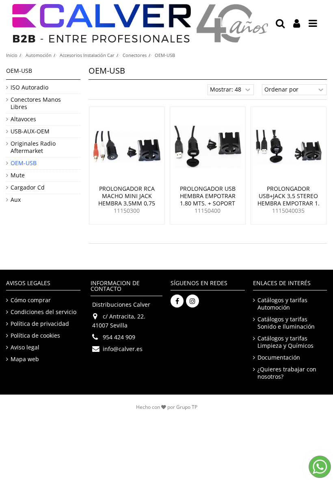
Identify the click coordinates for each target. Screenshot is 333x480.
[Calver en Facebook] (177, 301)
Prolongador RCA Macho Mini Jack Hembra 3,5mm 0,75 (126, 196)
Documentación (278, 357)
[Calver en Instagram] (192, 301)
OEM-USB (24, 163)
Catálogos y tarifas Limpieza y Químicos (285, 342)
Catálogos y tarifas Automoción (282, 304)
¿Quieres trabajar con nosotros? (286, 373)
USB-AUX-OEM (30, 131)
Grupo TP (186, 407)
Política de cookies (35, 335)
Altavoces (23, 119)
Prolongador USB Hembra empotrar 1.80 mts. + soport (208, 196)
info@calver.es (123, 349)
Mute (18, 175)
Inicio (11, 55)
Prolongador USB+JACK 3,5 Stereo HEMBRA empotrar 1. (288, 196)
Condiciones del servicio (43, 312)
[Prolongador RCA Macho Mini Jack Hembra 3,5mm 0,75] (127, 147)
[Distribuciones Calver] (140, 23)
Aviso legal (25, 347)
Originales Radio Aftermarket (33, 147)
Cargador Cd (28, 187)
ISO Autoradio (29, 87)
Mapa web (25, 359)
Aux (16, 199)
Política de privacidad (40, 323)
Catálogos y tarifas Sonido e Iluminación (286, 323)
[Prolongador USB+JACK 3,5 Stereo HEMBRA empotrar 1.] (288, 147)
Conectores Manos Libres (36, 103)
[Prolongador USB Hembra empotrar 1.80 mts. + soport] (208, 147)
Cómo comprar (31, 300)
